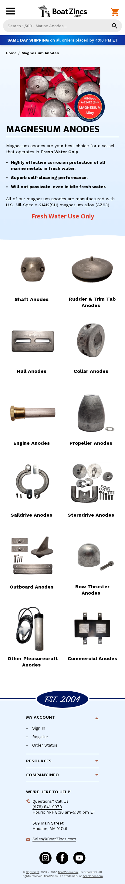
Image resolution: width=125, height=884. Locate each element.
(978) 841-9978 (47, 807)
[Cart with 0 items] (115, 12)
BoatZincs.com (68, 872)
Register (40, 736)
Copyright (32, 872)
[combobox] (62, 25)
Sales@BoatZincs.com (54, 839)
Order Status (44, 745)
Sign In (38, 728)
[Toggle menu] (12, 12)
